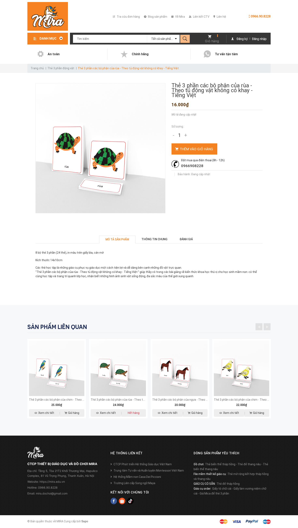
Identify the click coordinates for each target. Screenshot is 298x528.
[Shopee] (122, 501)
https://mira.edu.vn (52, 481)
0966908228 (192, 165)
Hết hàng (133, 412)
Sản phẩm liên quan (57, 327)
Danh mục (48, 38)
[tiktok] (130, 501)
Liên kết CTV (200, 16)
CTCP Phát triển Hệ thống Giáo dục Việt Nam (143, 464)
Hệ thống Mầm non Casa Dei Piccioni (137, 476)
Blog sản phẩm (157, 16)
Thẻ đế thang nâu (249, 464)
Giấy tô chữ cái (221, 488)
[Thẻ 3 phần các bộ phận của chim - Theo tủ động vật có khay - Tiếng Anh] (56, 368)
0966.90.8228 (260, 16)
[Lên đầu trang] (293, 504)
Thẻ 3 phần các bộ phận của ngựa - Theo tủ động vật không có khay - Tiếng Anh (203, 399)
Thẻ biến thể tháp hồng (220, 464)
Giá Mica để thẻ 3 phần (214, 493)
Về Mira (180, 16)
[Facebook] (113, 501)
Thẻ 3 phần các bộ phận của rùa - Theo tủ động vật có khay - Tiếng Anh (137, 399)
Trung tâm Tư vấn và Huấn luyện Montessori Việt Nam (149, 470)
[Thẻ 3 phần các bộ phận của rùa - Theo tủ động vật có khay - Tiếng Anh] (118, 368)
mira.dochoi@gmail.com (52, 493)
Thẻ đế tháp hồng (228, 483)
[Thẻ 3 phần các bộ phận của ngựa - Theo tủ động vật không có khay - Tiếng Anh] (180, 368)
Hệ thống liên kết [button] (126, 453)
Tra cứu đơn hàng (128, 16)
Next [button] (267, 326)
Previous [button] (259, 326)
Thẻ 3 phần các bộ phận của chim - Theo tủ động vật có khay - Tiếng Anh (76, 399)
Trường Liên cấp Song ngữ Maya (134, 483)
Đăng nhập (259, 39)
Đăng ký (242, 39)
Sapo (84, 521)
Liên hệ (221, 16)
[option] (56, 381)
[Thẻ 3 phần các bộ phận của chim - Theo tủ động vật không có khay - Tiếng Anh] (241, 368)
